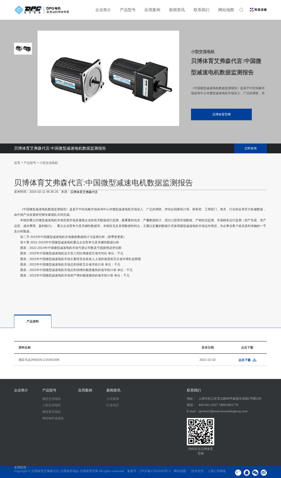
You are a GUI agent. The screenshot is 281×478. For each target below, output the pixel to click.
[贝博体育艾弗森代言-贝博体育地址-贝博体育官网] (42, 10)
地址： (191, 398)
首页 (17, 163)
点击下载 (244, 359)
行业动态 (112, 405)
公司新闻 (112, 398)
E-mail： (193, 411)
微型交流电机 (51, 398)
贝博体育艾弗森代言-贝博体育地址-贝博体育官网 (64, 471)
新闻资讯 (177, 10)
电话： (191, 405)
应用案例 (152, 10)
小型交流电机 (49, 163)
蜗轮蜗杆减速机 (53, 418)
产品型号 (128, 10)
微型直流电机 (51, 411)
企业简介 (103, 10)
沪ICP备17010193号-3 (155, 471)
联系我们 (201, 10)
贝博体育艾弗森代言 (84, 192)
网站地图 (226, 10)
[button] (23, 116)
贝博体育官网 (221, 114)
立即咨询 (250, 148)
